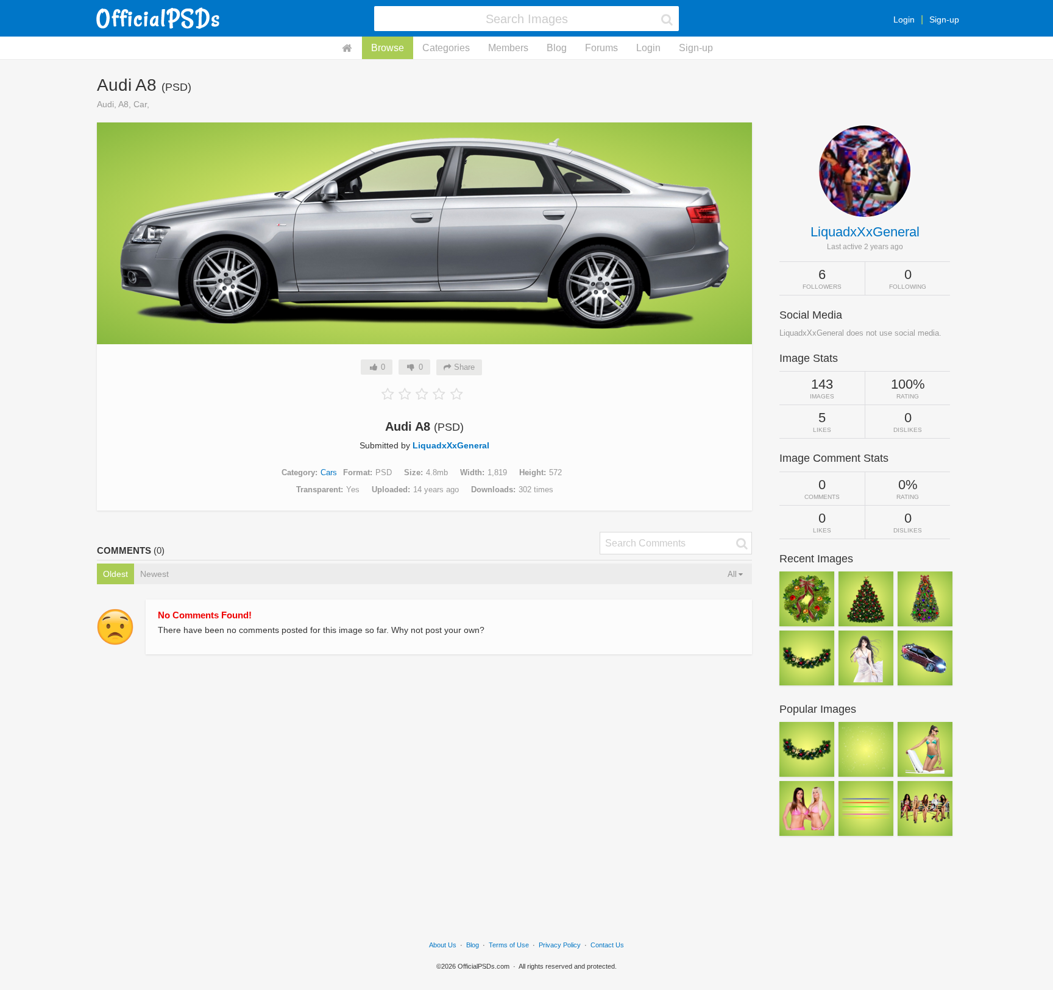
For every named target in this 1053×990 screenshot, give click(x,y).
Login (904, 19)
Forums (601, 48)
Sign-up (944, 19)
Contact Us (607, 945)
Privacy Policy (560, 945)
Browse (387, 48)
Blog (557, 48)
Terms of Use (509, 945)
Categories (446, 48)
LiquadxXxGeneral (451, 445)
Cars (329, 472)
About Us (442, 945)
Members (508, 48)
